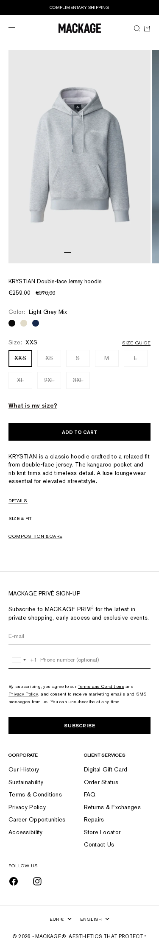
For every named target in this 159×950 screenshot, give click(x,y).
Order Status (101, 782)
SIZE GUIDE (136, 343)
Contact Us (99, 844)
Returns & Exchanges (112, 807)
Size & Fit (19, 518)
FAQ (90, 794)
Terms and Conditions (101, 686)
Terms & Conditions (35, 794)
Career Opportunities (37, 819)
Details (18, 500)
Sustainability (25, 782)
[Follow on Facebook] (13, 881)
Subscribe (79, 725)
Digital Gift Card (106, 769)
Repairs (94, 819)
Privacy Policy (23, 694)
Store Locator (102, 832)
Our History (23, 769)
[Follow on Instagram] (37, 881)
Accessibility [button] (25, 832)
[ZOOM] (142, 255)
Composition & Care (35, 536)
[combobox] (23, 660)
